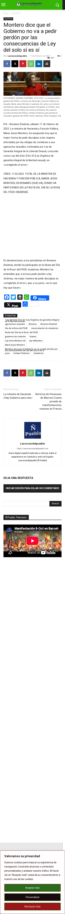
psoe (7, 353)
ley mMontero (36, 340)
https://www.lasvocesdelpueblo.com (32, 448)
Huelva (33, 336)
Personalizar (33, 897)
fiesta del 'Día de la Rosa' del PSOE (21, 332)
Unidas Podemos (22, 353)
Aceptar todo (32, 887)
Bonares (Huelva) (49, 324)
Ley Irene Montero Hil (15, 340)
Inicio (6, 13)
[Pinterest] (22, 63)
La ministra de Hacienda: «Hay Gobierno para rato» (17, 396)
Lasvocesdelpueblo (17, 56)
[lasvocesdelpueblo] (29, 4)
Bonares (33, 324)
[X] (14, 63)
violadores (38, 353)
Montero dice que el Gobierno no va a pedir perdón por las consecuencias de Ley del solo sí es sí (31, 349)
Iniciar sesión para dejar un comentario (32, 488)
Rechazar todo (32, 906)
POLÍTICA (16, 13)
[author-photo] (32, 438)
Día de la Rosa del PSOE (16, 328)
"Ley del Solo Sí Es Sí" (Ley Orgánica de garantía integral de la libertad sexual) (32, 320)
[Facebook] (6, 63)
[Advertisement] (29, 620)
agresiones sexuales (15, 324)
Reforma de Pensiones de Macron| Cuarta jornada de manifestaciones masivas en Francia (48, 401)
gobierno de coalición (15, 336)
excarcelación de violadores (44, 328)
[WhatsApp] (30, 63)
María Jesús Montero (15, 344)
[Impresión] (46, 63)
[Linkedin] (38, 63)
